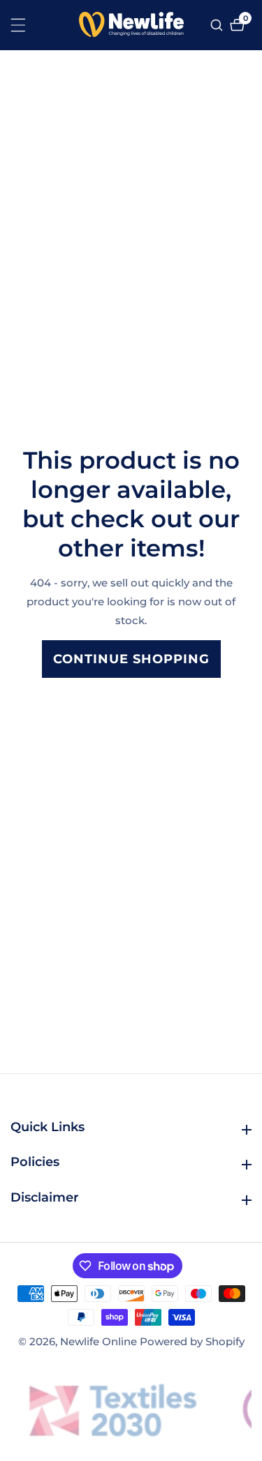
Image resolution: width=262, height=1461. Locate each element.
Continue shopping (131, 659)
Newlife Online (98, 1341)
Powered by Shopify (192, 1341)
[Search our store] (218, 25)
